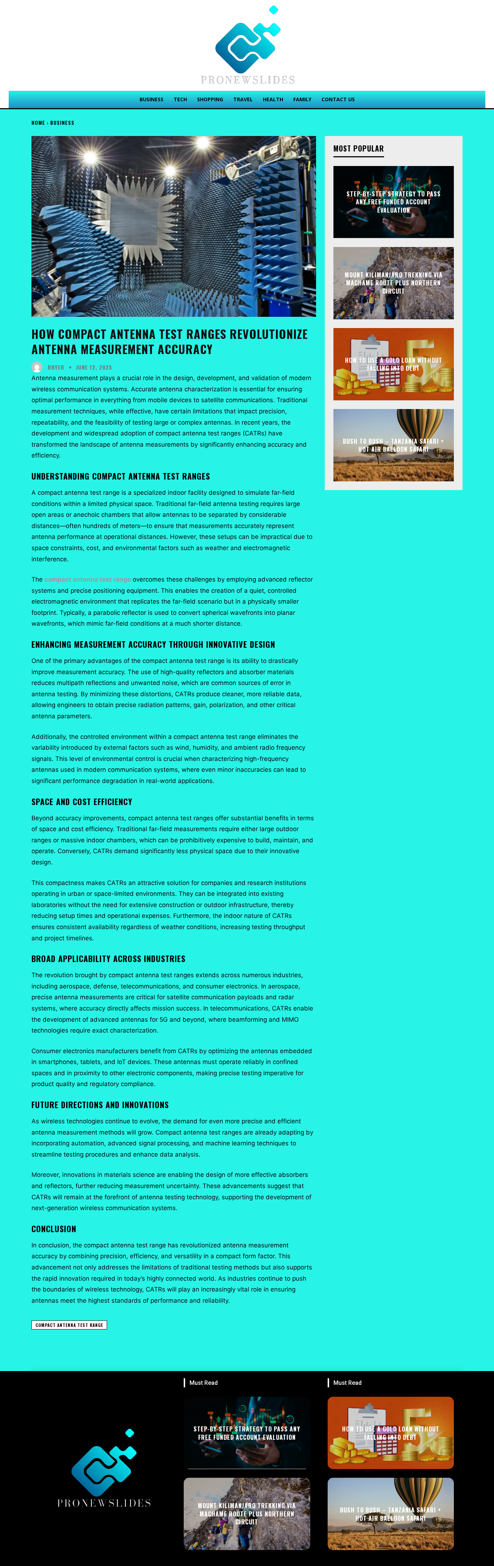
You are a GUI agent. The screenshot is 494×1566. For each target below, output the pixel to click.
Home (38, 122)
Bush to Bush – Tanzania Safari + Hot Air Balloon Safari (393, 445)
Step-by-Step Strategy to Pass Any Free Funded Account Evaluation (393, 202)
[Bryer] (38, 367)
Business (62, 122)
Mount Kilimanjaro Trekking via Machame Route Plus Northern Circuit (394, 283)
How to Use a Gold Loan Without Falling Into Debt (393, 364)
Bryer (56, 367)
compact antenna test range (69, 1325)
